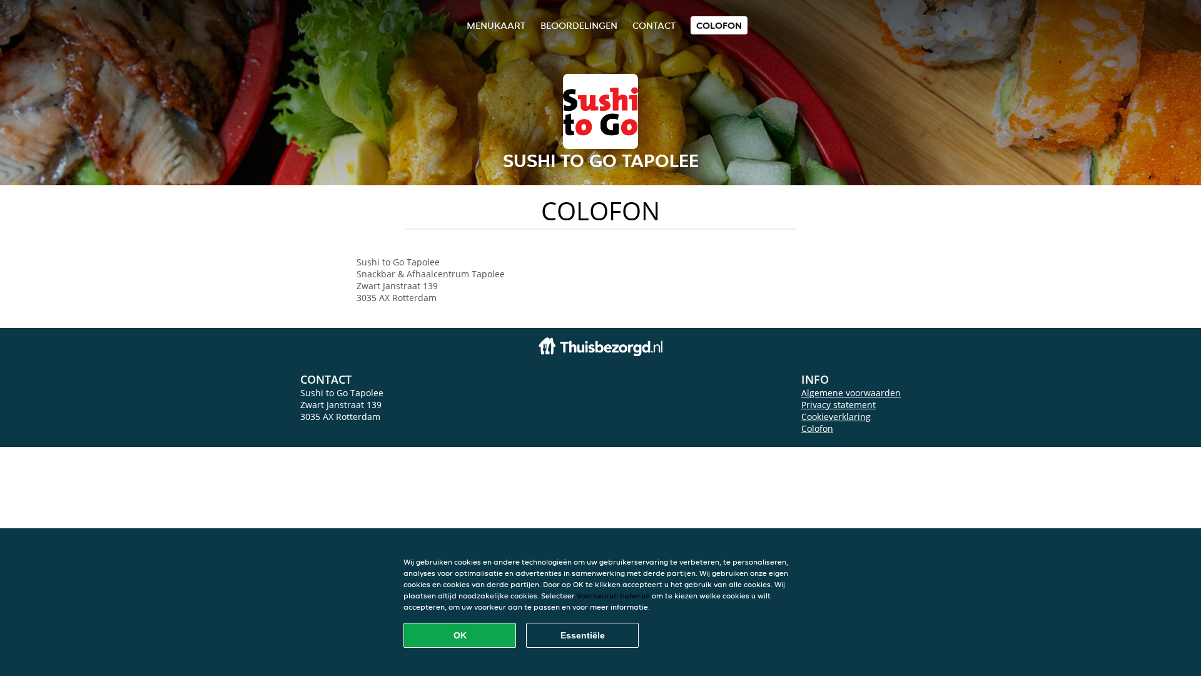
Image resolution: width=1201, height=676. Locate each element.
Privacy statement (838, 405)
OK (460, 635)
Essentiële (582, 635)
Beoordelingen (578, 25)
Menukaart (496, 25)
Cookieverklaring (836, 416)
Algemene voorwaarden (851, 393)
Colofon (817, 428)
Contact (654, 25)
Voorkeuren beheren (613, 595)
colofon (719, 25)
